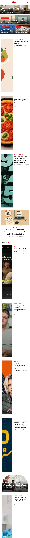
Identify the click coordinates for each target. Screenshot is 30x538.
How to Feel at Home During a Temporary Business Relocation (12, 9)
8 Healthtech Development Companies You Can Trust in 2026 (6, 30)
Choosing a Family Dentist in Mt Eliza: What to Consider (14, 484)
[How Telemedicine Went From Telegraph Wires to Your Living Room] (15, 19)
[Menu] (2, 2)
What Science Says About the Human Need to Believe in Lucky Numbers (20, 159)
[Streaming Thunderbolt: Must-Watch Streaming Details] (7, 387)
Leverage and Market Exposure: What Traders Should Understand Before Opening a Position (20, 424)
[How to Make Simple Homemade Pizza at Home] (7, 123)
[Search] (28, 2)
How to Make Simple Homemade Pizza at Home (21, 101)
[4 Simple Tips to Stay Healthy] (7, 65)
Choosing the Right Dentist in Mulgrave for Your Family (20, 499)
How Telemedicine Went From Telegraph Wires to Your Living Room (14, 21)
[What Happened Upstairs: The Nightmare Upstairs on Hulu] (7, 330)
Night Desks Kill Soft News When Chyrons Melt (20, 250)
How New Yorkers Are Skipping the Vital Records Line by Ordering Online (15, 232)
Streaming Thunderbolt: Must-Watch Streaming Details (20, 366)
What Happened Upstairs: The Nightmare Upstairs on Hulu (20, 308)
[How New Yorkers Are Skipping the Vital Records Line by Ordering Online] (15, 217)
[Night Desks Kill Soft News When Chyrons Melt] (7, 272)
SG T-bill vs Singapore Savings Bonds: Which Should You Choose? (22, 31)
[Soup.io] (15, 2)
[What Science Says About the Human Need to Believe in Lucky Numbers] (7, 180)
